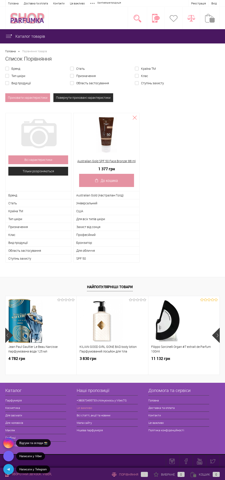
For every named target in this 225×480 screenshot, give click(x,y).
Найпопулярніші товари (110, 286)
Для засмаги (13, 415)
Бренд (15, 69)
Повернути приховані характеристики (83, 97)
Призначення (86, 76)
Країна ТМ (148, 69)
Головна (13, 3)
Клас (144, 76)
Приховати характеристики (27, 97)
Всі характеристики (38, 160)
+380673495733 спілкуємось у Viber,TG (102, 400)
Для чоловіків (14, 423)
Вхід (214, 3)
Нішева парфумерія (90, 430)
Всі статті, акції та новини (93, 415)
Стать (80, 69)
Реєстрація (198, 3)
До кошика (109, 180)
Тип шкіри (18, 76)
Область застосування (92, 83)
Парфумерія (13, 400)
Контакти (59, 3)
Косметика (12, 408)
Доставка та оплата (36, 3)
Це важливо (77, 3)
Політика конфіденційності (166, 430)
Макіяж (10, 430)
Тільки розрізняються (38, 171)
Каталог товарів (30, 36)
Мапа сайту (84, 423)
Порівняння (132, 474)
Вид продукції (21, 83)
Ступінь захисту (152, 83)
